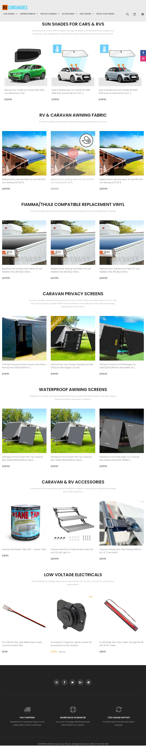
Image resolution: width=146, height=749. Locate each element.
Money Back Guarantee (73, 717)
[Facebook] (143, 53)
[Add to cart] (30, 73)
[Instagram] (143, 58)
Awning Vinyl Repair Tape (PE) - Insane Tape (24, 549)
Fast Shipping (27, 717)
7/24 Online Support (119, 717)
